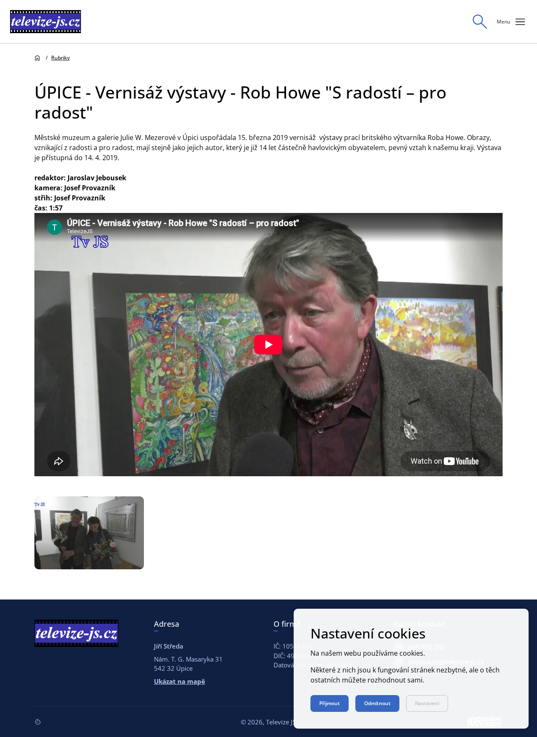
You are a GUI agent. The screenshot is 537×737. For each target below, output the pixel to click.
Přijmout (329, 703)
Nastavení (427, 703)
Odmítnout (377, 703)
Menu (512, 22)
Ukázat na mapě (179, 681)
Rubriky (60, 57)
